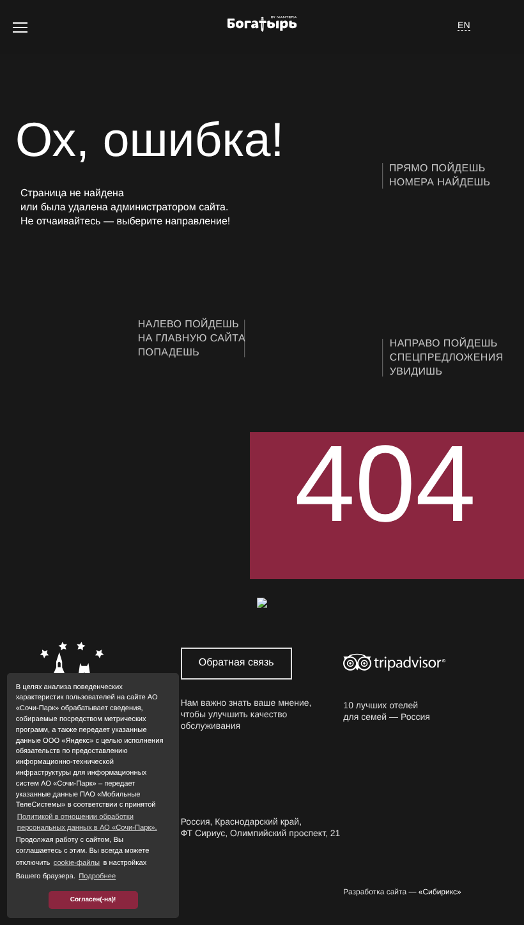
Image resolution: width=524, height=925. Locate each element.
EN (464, 25)
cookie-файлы (77, 863)
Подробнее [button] (97, 876)
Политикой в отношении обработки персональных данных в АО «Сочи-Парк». (87, 822)
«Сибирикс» (440, 891)
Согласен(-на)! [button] (93, 899)
